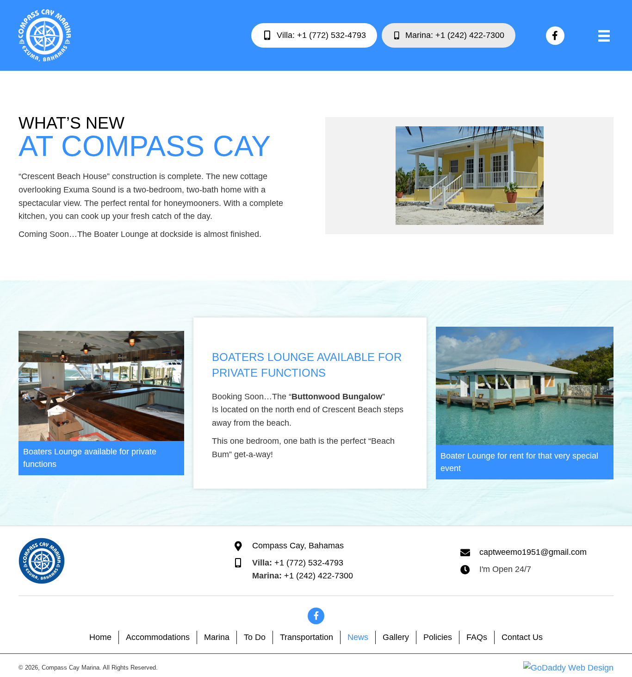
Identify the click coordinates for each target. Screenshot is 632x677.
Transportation (306, 637)
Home (100, 637)
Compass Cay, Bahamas (298, 545)
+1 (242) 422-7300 (318, 575)
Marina (216, 637)
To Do (255, 637)
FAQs (476, 637)
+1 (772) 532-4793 (308, 562)
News (357, 637)
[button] (555, 35)
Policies (437, 637)
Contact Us (522, 637)
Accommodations (158, 637)
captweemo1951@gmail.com (533, 552)
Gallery (396, 637)
